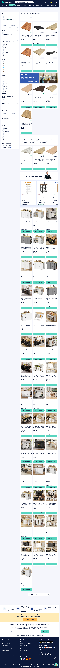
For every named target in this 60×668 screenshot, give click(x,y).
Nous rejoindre (5, 652)
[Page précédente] (29, 594)
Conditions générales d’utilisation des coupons (11, 655)
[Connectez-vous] (53, 2)
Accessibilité (36, 666)
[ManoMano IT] (21, 659)
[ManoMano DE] (27, 659)
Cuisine (6, 9)
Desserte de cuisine (24, 9)
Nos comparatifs (23, 645)
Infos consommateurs (24, 666)
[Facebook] (42, 654)
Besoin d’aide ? (5, 645)
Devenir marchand (5, 650)
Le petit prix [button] (28, 182)
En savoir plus (40, 635)
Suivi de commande (6, 641)
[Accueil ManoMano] (7, 2)
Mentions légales (22, 664)
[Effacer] (32, 2)
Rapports (31, 666)
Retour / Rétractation (6, 643)
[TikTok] (51, 654)
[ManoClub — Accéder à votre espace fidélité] (50, 2)
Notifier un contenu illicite (7, 648)
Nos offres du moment (24, 648)
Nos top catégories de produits (26, 643)
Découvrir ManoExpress (25, 653)
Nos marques (23, 647)
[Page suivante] (48, 594)
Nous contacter (5, 647)
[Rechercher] (16, 2)
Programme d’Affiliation (6, 653)
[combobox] (52, 13)
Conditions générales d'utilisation (50, 664)
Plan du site (15, 664)
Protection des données (31, 664)
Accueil (2, 9)
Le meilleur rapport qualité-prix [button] (43, 182)
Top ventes (22, 652)
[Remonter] (55, 658)
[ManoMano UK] (24, 659)
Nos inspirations (23, 650)
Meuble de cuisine (11, 9)
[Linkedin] (40, 654)
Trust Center (39, 664)
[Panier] (56, 2)
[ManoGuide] (56, 665)
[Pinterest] (45, 654)
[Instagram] (48, 654)
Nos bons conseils (23, 641)
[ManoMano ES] (30, 659)
